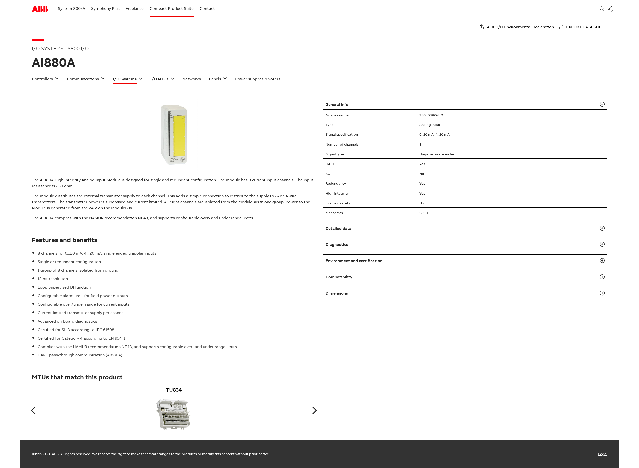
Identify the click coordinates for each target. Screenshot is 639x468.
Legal (602, 454)
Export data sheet (586, 26)
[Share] (611, 9)
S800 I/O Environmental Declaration (520, 26)
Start (40, 9)
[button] (45, 80)
